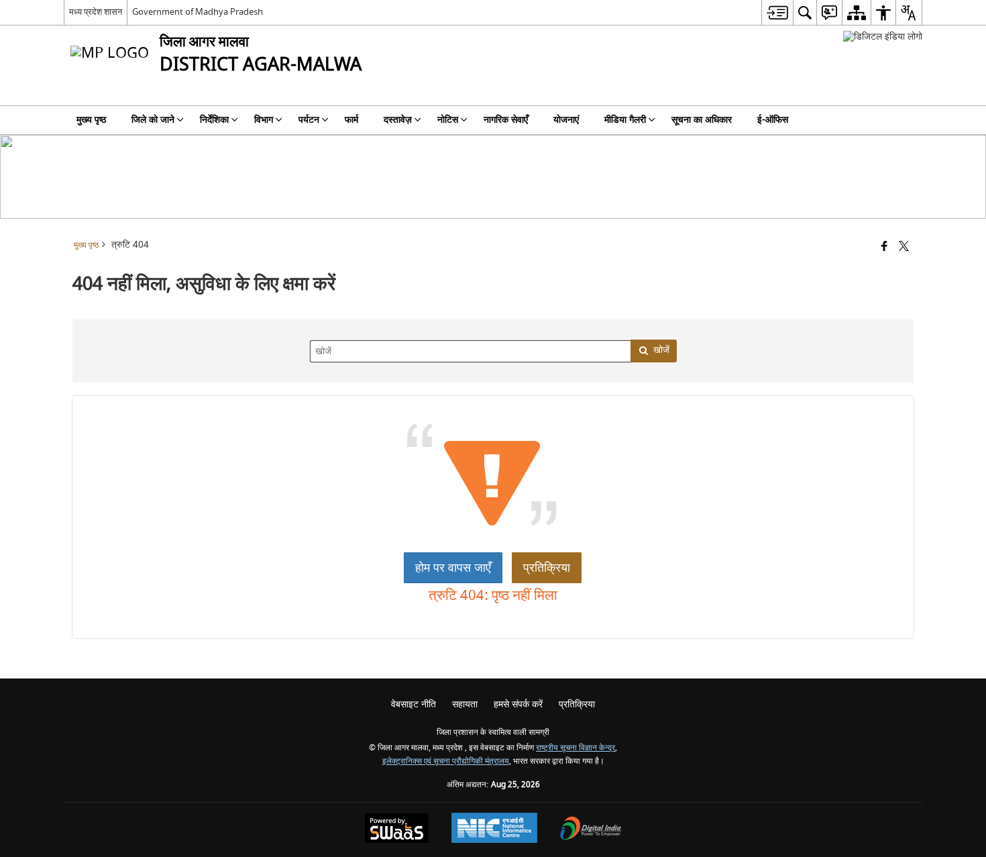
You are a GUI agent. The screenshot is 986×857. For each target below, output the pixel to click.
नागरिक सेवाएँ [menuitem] (506, 120)
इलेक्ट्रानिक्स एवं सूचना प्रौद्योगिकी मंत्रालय (445, 761)
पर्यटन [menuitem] (308, 120)
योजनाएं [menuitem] (566, 120)
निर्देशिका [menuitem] (214, 120)
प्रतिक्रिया (546, 567)
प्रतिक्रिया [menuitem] (577, 704)
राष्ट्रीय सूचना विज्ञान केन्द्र (575, 748)
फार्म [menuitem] (351, 120)
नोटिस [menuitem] (447, 120)
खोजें (661, 350)
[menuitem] (777, 12)
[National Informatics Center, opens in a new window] (494, 829)
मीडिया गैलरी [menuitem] (625, 120)
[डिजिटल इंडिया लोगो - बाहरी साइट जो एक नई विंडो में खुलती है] (882, 37)
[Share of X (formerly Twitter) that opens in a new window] (903, 247)
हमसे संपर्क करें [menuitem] (518, 704)
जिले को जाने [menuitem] (152, 120)
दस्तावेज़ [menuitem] (398, 120)
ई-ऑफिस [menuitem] (772, 120)
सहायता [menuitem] (465, 704)
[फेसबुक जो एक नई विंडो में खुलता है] (884, 247)
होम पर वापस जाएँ (453, 567)
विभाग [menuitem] (263, 120)
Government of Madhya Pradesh (197, 11)
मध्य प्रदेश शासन (95, 11)
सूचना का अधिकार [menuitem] (701, 120)
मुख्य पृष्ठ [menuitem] (91, 120)
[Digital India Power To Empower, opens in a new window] (591, 829)
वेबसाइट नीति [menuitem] (413, 704)
